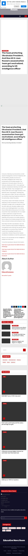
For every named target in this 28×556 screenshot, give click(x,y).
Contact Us (15, 550)
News (8, 362)
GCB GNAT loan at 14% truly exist (11, 396)
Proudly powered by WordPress (10, 546)
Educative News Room (14, 540)
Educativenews (8, 272)
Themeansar (14, 548)
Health (4, 362)
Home (5, 550)
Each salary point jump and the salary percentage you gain (12, 423)
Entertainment (5, 50)
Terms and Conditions (17, 553)
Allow (24, 6)
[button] (22, 16)
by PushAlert (4, 7)
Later (17, 6)
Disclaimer (8, 553)
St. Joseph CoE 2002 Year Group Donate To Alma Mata (18, 336)
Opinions (13, 362)
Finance (19, 360)
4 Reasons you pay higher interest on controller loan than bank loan (12, 452)
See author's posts (6, 275)
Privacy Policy (21, 550)
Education (5, 360)
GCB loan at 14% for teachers (10, 480)
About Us (9, 550)
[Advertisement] (14, 35)
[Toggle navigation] (20, 16)
